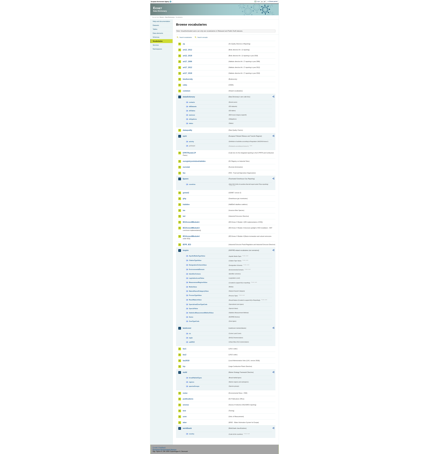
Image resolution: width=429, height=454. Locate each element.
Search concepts (202, 37)
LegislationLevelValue (196, 278)
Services (156, 45)
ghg (184, 198)
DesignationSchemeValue (198, 265)
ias (184, 210)
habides (186, 204)
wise (185, 422)
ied (184, 216)
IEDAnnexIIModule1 (191, 222)
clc (190, 333)
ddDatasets (193, 106)
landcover (187, 328)
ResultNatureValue (195, 300)
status (191, 123)
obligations (193, 119)
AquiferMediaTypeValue (197, 256)
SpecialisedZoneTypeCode (198, 304)
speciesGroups (194, 386)
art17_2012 (187, 67)
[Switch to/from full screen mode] (265, 1)
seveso (186, 405)
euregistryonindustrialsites (194, 161)
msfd (185, 372)
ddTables (192, 111)
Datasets (156, 25)
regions (191, 382)
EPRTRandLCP (189, 153)
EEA (162, 1)
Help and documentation (161, 21)
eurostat (186, 167)
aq (184, 44)
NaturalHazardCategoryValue (199, 291)
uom (185, 416)
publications (188, 399)
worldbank (187, 428)
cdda (185, 85)
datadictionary (189, 97)
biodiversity (188, 79)
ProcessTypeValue (195, 295)
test (184, 411)
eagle (191, 338)
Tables (155, 29)
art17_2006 (187, 61)
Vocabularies (158, 41)
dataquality (187, 130)
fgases (185, 179)
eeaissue (192, 115)
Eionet (162, 17)
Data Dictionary (169, 17)
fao (184, 173)
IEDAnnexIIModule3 (191, 228)
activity (191, 141)
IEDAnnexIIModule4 (191, 236)
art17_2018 (187, 73)
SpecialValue (193, 308)
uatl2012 (192, 342)
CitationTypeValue (195, 260)
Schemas (156, 37)
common (186, 91)
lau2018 (186, 361)
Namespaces (157, 49)
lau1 (184, 349)
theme (191, 317)
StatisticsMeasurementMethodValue (201, 313)
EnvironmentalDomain (196, 269)
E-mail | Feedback (159, 447)
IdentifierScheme (195, 274)
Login (258, 1)
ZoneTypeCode (194, 321)
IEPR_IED (187, 244)
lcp (184, 366)
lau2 (184, 355)
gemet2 (186, 193)
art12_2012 (187, 50)
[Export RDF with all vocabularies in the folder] (273, 97)
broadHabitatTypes (195, 378)
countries (192, 184)
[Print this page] (262, 1)
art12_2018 (187, 56)
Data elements (158, 33)
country (191, 434)
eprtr (185, 136)
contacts (192, 102)
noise (185, 393)
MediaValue (193, 287)
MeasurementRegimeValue (198, 282)
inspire (186, 250)
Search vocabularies (185, 37)
